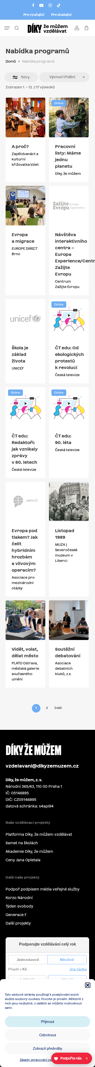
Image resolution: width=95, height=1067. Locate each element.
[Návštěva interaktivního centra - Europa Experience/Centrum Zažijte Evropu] (69, 205)
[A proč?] (25, 117)
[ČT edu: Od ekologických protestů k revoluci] (69, 319)
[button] (87, 985)
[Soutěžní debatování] (69, 620)
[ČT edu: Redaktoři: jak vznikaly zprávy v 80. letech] (25, 407)
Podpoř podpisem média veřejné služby (43, 889)
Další (58, 708)
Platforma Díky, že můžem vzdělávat (39, 834)
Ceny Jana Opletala (23, 860)
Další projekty (18, 923)
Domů (11, 61)
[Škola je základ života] (25, 319)
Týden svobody (19, 906)
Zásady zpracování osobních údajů (45, 1060)
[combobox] (64, 77)
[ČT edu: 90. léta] (69, 407)
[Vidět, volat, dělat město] (25, 620)
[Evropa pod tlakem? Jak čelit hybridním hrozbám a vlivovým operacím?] (25, 501)
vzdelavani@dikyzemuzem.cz (42, 766)
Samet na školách (22, 843)
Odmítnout (47, 1035)
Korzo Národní (19, 898)
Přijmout (47, 1022)
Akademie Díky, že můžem (29, 851)
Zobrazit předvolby (47, 1048)
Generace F (16, 915)
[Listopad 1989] (69, 501)
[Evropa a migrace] (25, 205)
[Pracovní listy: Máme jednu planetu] (69, 117)
